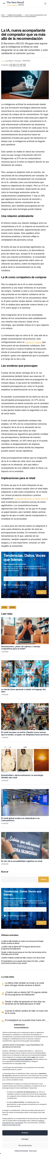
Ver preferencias (25, 1146)
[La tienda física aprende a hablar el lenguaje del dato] (25, 673)
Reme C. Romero (14, 61)
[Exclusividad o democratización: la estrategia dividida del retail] (25, 759)
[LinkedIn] (21, 65)
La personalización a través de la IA (31, 499)
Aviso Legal (33, 1151)
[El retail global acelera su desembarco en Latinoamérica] (25, 802)
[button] (4, 3)
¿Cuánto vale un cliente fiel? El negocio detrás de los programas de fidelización (20, 948)
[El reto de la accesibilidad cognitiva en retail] (25, 845)
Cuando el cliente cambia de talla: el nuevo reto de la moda (23, 958)
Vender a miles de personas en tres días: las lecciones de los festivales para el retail (23, 954)
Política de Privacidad (21, 1151)
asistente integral (33, 342)
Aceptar (25, 1133)
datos (4, 607)
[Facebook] (11, 65)
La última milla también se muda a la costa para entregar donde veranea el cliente (22, 942)
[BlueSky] (17, 65)
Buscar (4, 872)
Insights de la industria (15, 15)
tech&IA (12, 607)
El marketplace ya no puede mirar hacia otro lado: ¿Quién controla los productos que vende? (22, 962)
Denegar (25, 1139)
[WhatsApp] (24, 65)
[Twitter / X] (14, 65)
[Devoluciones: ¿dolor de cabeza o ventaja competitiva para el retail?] (25, 630)
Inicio (3, 15)
